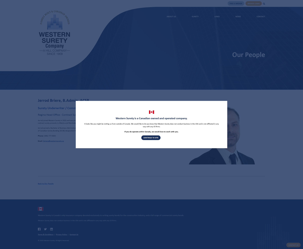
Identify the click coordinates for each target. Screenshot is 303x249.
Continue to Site (150, 137)
